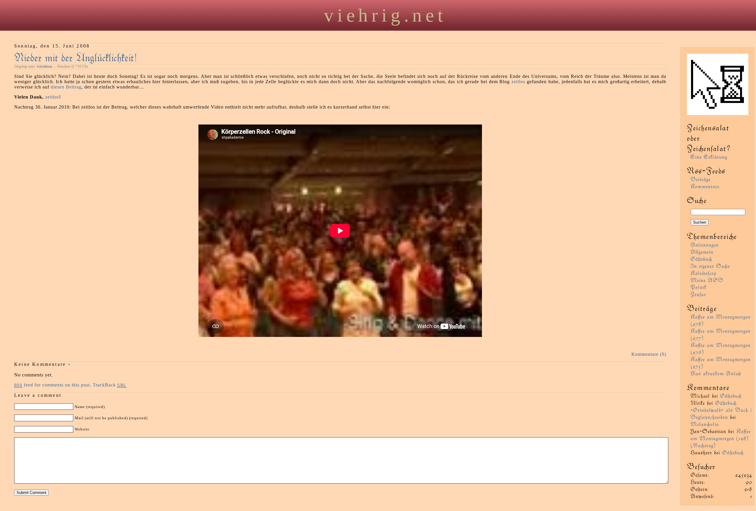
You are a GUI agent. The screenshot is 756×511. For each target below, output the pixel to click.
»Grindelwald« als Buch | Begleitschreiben (721, 413)
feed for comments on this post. (52, 384)
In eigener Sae (710, 265)
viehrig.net (385, 15)
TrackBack (109, 384)
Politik (698, 287)
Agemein (701, 251)
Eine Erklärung (708, 156)
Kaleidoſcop (44, 66)
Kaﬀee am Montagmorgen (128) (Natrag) (720, 438)
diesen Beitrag (66, 86)
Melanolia (704, 423)
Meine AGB (707, 279)
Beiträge (700, 179)
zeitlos (518, 81)
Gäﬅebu (701, 258)
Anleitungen (704, 244)
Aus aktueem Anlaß (715, 373)
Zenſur (698, 294)
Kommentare (704, 186)
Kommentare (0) (648, 354)
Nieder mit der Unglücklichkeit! (75, 57)
